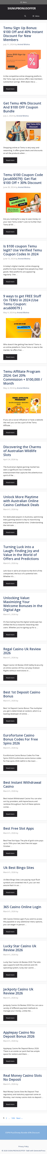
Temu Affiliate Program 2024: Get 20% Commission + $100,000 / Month (22, 377)
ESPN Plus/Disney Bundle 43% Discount (22, 1132)
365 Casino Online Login (22, 907)
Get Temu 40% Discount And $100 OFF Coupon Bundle (22, 107)
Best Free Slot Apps (18, 828)
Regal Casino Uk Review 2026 (22, 651)
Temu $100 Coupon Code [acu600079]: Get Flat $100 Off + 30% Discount (23, 178)
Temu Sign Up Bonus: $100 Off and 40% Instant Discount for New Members (23, 34)
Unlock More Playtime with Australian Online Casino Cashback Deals (21, 501)
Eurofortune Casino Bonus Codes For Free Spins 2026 (20, 739)
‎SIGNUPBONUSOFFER (22, 8)
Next (19, 1118)
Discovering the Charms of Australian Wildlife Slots (22, 451)
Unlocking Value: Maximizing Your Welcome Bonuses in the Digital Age (22, 604)
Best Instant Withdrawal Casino (22, 784)
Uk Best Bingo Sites (18, 867)
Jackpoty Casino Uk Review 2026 (18, 991)
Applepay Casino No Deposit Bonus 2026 (19, 1034)
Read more (10, 89)
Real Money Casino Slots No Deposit (22, 1077)
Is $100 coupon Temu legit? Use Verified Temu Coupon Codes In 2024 (22, 250)
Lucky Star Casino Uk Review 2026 (19, 948)
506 (13, 1118)
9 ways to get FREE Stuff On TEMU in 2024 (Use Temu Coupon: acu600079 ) (22, 302)
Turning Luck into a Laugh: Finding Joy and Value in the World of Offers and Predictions (21, 553)
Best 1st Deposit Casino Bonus (21, 694)
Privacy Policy (23, 1146)
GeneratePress (39, 1150)
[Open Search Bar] (25, 16)
